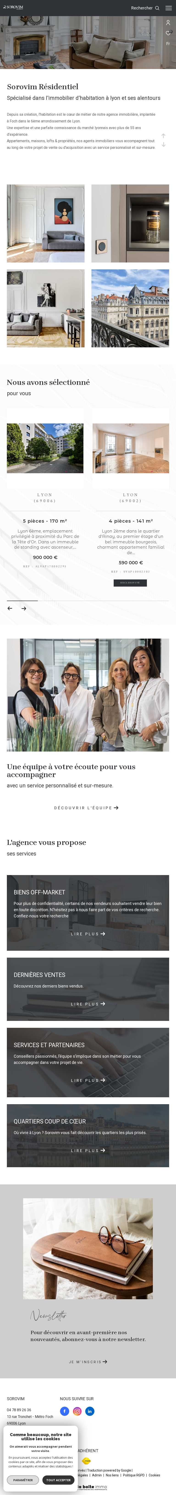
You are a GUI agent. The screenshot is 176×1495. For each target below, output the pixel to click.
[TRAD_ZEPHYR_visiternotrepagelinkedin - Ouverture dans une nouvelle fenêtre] (89, 1411)
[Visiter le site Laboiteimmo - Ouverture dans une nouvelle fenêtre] (88, 1485)
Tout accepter (58, 1480)
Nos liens (112, 1475)
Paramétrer (23, 1480)
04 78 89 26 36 (19, 1410)
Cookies (154, 1475)
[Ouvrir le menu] (168, 8)
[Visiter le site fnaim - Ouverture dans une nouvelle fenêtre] (86, 1461)
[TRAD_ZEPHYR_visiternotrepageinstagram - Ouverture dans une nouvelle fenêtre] (77, 1411)
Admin (97, 1475)
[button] (24, 608)
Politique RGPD (134, 1475)
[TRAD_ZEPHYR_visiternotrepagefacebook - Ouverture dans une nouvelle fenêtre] (64, 1411)
